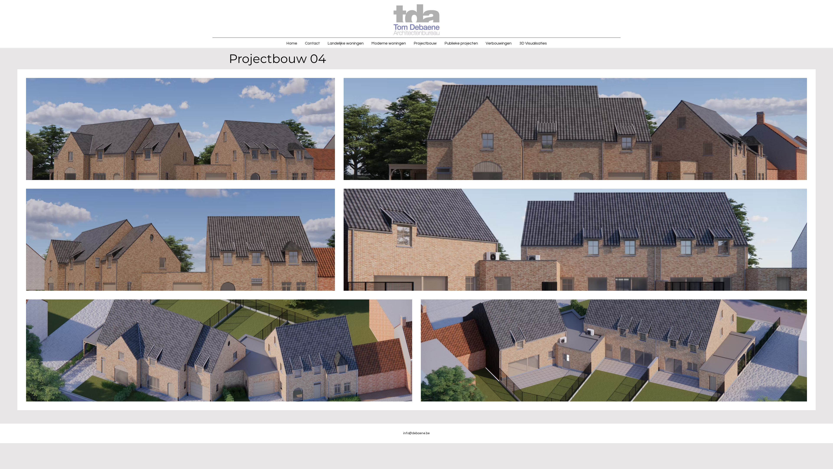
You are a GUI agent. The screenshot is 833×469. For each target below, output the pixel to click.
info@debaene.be (416, 433)
